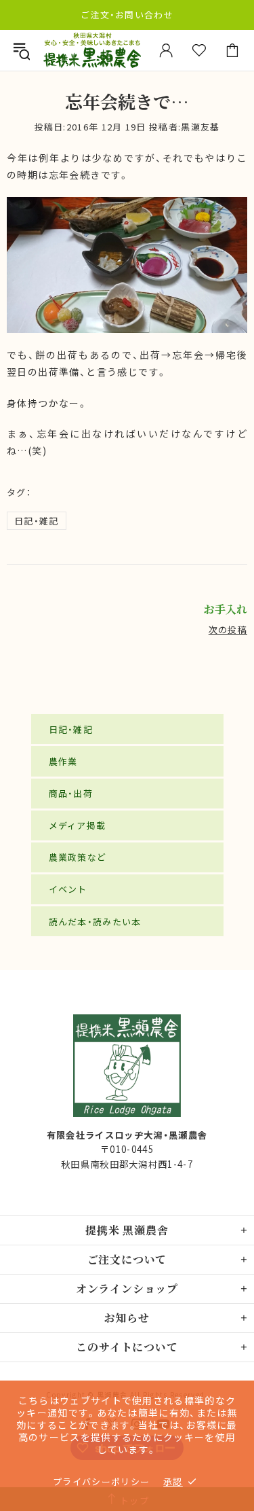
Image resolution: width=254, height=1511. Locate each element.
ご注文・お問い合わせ (127, 14)
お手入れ (225, 609)
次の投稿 (228, 629)
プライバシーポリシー (101, 1481)
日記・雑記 (36, 520)
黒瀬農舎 (92, 50)
